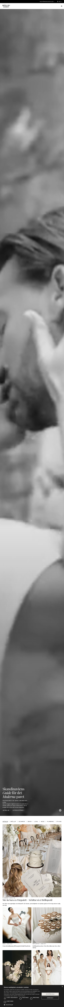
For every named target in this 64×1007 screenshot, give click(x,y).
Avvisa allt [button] (50, 997)
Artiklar (5, 821)
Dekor (30, 821)
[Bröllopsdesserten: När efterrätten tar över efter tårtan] (47, 928)
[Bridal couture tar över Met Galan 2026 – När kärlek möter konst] (47, 971)
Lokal (36, 821)
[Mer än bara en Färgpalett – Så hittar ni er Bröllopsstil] (32, 865)
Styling (58, 821)
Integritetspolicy (21, 995)
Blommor (22, 821)
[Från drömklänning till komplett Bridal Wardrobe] (17, 928)
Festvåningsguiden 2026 (46, 1)
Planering (50, 821)
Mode (42, 821)
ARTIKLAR (6, 810)
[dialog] (32, 996)
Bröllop (13, 821)
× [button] (62, 986)
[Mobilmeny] (61, 6)
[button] (22, 1005)
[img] (6, 6)
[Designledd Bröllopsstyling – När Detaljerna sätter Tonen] (17, 971)
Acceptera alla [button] (50, 994)
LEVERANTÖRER (18, 810)
